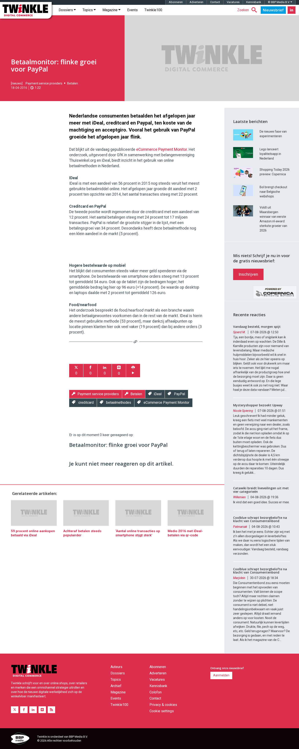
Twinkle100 (153, 10)
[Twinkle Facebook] (24, 709)
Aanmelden (221, 675)
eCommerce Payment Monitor (161, 149)
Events (132, 10)
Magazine (110, 10)
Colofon (156, 692)
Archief (116, 686)
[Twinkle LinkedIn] (291, 10)
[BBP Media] (22, 739)
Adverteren (196, 2)
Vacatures (233, 2)
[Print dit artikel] (133, 370)
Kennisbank (253, 2)
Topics (88, 10)
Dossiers (66, 10)
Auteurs (116, 667)
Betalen (72, 83)
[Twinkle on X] (14, 709)
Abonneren (176, 2)
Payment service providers (44, 83)
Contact (215, 2)
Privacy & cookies (163, 705)
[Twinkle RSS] (51, 709)
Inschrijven (248, 274)
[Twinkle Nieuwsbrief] (273, 10)
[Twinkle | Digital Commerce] (26, 10)
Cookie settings (162, 711)
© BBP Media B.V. (279, 2)
